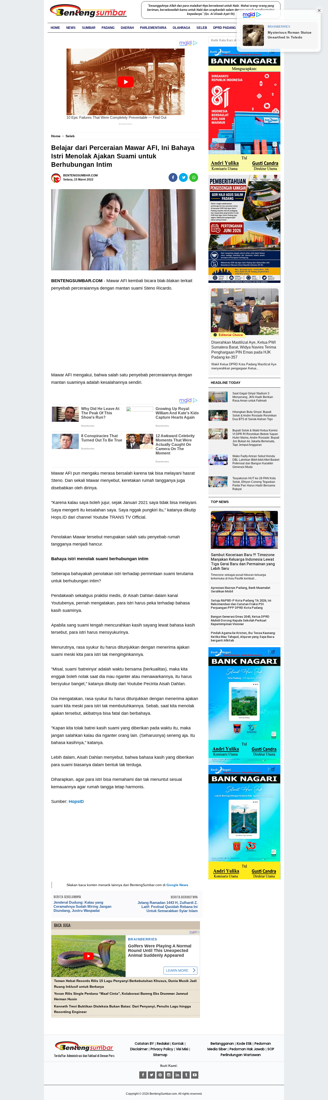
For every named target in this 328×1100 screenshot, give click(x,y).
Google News (177, 885)
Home (55, 28)
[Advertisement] (125, 327)
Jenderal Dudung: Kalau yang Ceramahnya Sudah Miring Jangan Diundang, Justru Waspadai (82, 906)
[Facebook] (142, 1075)
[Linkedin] (177, 1075)
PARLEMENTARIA (153, 28)
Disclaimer (139, 1049)
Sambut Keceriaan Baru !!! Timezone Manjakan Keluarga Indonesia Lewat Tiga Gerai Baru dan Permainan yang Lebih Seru (243, 562)
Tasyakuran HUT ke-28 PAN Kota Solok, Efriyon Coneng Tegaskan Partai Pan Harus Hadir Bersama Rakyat (254, 484)
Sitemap (160, 1054)
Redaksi (163, 1043)
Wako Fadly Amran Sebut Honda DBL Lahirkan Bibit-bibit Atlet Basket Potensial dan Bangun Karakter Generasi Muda (255, 461)
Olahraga (181, 28)
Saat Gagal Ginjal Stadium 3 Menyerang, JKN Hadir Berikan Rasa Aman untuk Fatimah (252, 397)
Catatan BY (144, 1043)
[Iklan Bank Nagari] (244, 762)
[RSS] (194, 1075)
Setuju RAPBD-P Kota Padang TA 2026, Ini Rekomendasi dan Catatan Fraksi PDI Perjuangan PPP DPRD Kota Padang (241, 604)
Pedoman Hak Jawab (247, 1049)
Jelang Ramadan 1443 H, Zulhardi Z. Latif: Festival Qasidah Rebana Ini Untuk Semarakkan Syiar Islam (168, 907)
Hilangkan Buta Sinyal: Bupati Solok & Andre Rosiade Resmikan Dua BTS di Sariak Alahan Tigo (254, 415)
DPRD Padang (224, 28)
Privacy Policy (162, 1049)
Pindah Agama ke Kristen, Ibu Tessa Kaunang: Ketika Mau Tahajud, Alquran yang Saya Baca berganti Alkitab (243, 636)
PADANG (108, 28)
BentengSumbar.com (163, 1093)
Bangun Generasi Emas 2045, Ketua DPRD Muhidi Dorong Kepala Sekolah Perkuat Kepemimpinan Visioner (240, 620)
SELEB (201, 28)
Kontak (178, 1043)
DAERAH (127, 28)
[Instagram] (168, 1075)
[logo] (84, 1050)
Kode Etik (244, 1043)
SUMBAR (88, 28)
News (71, 28)
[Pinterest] (160, 1075)
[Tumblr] (186, 1075)
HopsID (76, 801)
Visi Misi (182, 1049)
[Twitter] (151, 1075)
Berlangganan (222, 1043)
